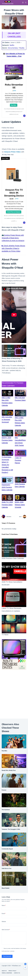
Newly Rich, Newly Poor (9, 770)
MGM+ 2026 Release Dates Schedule (20, 504)
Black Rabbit (5, 888)
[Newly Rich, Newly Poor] (14, 761)
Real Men (4, 750)
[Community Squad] (14, 839)
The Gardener (6, 809)
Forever (4, 790)
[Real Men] (14, 741)
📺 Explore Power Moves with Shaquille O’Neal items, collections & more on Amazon (13, 237)
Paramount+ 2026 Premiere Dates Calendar (7, 487)
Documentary (13, 48)
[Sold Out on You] (14, 859)
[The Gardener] (14, 800)
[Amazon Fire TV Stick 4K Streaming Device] (13, 174)
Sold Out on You (6, 868)
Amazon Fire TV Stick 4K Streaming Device (14, 193)
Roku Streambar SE (14, 86)
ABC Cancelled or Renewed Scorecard (7, 419)
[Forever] (14, 781)
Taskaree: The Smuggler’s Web (11, 829)
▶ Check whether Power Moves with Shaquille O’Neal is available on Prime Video (13, 248)
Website (4, 921)
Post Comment (7, 956)
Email (3, 913)
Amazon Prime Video (12, 152)
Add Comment (6, 929)
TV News (5, 634)
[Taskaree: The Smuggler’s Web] (14, 820)
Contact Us (17, 973)
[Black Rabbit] (14, 879)
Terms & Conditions (7, 973)
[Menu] (23, 2)
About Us (4, 970)
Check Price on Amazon (13, 212)
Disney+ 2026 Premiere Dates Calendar (7, 440)
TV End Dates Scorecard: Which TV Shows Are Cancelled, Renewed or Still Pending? (7, 464)
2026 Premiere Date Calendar (13, 558)
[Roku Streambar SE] (14, 72)
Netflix (12, 45)
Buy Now (13, 105)
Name (4, 905)
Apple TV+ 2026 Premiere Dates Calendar (7, 504)
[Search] (25, 2)
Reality (21, 48)
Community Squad (7, 849)
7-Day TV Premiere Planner (18, 460)
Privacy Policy (12, 970)
